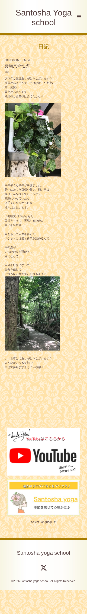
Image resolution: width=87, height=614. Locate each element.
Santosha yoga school (43, 553)
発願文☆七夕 (17, 65)
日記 (43, 46)
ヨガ (7, 72)
